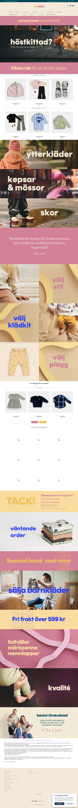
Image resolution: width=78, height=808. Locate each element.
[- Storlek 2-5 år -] (62, 89)
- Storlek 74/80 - (39, 136)
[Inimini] (39, 6)
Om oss (5, 774)
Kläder (11, 12)
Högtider (23, 14)
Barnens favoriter (13, 14)
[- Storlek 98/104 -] (39, 89)
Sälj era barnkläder (8, 780)
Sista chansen (40, 14)
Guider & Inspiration (51, 14)
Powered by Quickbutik (39, 805)
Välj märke (59, 12)
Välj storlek (26, 12)
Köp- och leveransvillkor (9, 782)
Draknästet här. (12, 761)
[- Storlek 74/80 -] (39, 122)
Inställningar (69, 803)
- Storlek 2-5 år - (62, 103)
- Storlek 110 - (15, 136)
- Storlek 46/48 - (16, 103)
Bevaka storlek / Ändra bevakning (10, 778)
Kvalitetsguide (7, 785)
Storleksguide (7, 787)
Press (5, 789)
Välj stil (43, 422)
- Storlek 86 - (62, 136)
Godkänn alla (59, 803)
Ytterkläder (35, 12)
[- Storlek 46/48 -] (16, 89)
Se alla (35, 422)
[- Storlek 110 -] (16, 122)
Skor (42, 12)
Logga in (6, 791)
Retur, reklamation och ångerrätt (10, 775)
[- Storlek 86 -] (62, 122)
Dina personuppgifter (8, 788)
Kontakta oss (7, 781)
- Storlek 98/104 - (39, 103)
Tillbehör (31, 14)
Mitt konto (6, 773)
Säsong (18, 12)
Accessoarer (50, 12)
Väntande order (7, 777)
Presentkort (6, 784)
